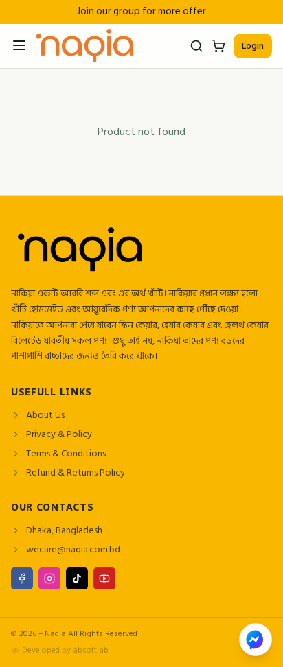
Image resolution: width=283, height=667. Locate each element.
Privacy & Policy (59, 434)
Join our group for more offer (141, 12)
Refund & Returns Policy (75, 473)
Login (253, 46)
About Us (45, 415)
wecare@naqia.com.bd (73, 550)
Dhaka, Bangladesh (64, 530)
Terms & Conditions (66, 453)
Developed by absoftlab (65, 650)
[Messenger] (255, 639)
